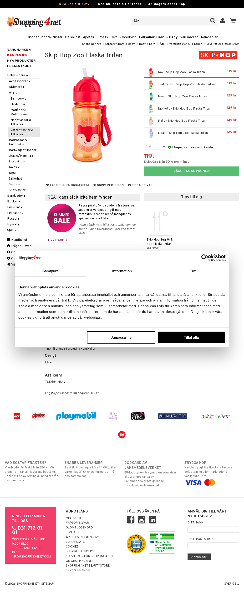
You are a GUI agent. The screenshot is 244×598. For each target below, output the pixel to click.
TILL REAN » (57, 240)
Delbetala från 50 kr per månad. (167, 162)
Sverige (230, 584)
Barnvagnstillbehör (22, 150)
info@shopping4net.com (31, 557)
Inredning (16, 162)
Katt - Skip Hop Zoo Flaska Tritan (197, 120)
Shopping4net (91, 44)
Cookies (72, 547)
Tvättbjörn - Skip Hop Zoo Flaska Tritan (197, 83)
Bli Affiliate (75, 542)
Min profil (74, 518)
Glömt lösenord (79, 528)
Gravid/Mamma (20, 156)
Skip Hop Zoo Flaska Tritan (222, 44)
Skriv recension (110, 185)
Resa (13, 173)
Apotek (88, 37)
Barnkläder (15, 196)
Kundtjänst (18, 240)
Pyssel (12, 224)
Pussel (12, 219)
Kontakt (73, 532)
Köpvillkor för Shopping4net (89, 556)
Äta (162, 44)
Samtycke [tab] (50, 271)
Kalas (13, 167)
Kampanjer (209, 37)
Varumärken (189, 37)
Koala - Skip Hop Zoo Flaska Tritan (197, 132)
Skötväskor (17, 190)
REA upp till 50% (74, 4)
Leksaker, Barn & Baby (158, 37)
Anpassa (118, 337)
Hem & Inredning (123, 37)
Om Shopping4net (80, 561)
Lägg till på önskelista (69, 185)
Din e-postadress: (202, 539)
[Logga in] (222, 20)
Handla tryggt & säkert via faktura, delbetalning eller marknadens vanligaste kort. (208, 469)
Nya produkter (21, 61)
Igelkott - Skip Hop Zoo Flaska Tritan (197, 108)
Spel (10, 230)
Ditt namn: (196, 523)
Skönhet (32, 37)
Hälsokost (73, 37)
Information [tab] (122, 271)
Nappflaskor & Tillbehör (20, 122)
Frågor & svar (20, 246)
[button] (233, 20)
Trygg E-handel (78, 571)
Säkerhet (15, 179)
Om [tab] (193, 271)
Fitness (102, 37)
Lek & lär (14, 207)
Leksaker (14, 213)
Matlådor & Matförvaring (20, 112)
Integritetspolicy (80, 551)
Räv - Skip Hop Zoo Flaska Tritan (197, 71)
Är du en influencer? (82, 537)
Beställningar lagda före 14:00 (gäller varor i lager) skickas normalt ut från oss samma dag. (91, 469)
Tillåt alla (191, 337)
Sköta (13, 184)
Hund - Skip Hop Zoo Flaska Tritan (197, 96)
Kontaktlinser (51, 37)
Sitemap (47, 584)
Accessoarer (18, 81)
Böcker (13, 202)
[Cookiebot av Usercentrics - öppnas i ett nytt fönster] (205, 257)
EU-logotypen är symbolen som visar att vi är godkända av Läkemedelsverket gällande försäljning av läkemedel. (150, 474)
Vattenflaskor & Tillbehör (185, 44)
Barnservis (18, 99)
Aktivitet (16, 87)
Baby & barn (147, 44)
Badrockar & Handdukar (18, 142)
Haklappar (17, 104)
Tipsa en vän (141, 185)
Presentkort (19, 66)
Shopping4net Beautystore (88, 566)
